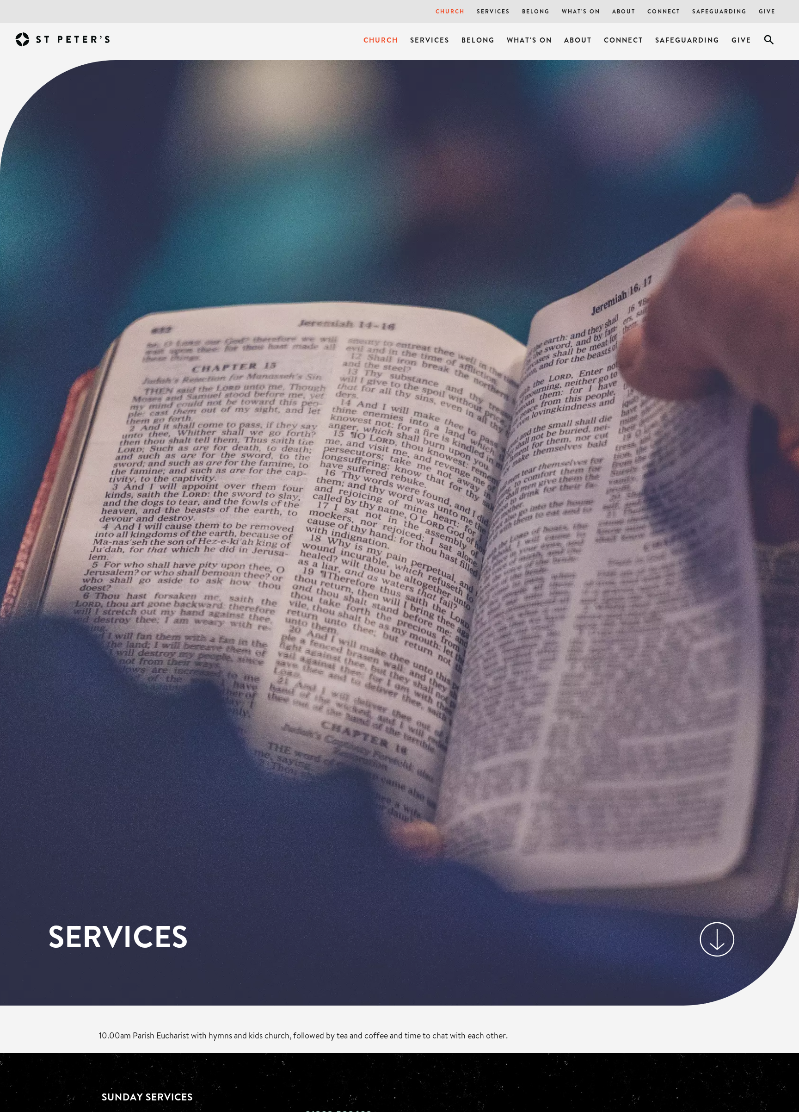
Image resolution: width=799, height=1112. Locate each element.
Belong (536, 11)
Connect (663, 11)
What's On (581, 11)
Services (493, 11)
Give (767, 11)
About (623, 11)
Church (450, 11)
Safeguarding (719, 11)
